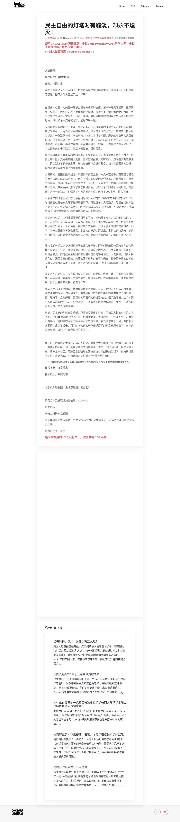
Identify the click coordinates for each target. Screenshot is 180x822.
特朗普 (89, 38)
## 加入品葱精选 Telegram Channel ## (69, 51)
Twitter (159, 6)
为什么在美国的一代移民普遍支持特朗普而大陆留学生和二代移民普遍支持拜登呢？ (90, 704)
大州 (114, 38)
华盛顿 (103, 38)
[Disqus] (90, 499)
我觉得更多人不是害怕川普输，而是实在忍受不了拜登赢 (88, 734)
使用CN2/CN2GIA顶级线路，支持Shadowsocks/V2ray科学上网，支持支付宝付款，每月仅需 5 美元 (90, 45)
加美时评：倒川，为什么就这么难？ (75, 641)
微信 (109, 38)
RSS (133, 6)
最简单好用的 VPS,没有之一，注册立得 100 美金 (75, 437)
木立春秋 (52, 38)
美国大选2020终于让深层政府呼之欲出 (77, 674)
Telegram (145, 6)
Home (122, 6)
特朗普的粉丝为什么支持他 (70, 767)
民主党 (96, 38)
